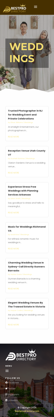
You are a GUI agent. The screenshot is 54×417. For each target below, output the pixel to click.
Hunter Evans (16, 274)
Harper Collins (17, 310)
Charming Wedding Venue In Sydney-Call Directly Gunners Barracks (26, 266)
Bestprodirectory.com (27, 411)
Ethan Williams (17, 122)
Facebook (13, 382)
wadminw (15, 234)
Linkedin (12, 400)
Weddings (28, 122)
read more (13, 136)
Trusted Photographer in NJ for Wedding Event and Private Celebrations (25, 114)
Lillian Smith (15, 198)
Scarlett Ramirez (18, 158)
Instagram (13, 394)
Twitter (11, 388)
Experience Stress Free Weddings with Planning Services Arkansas (23, 190)
